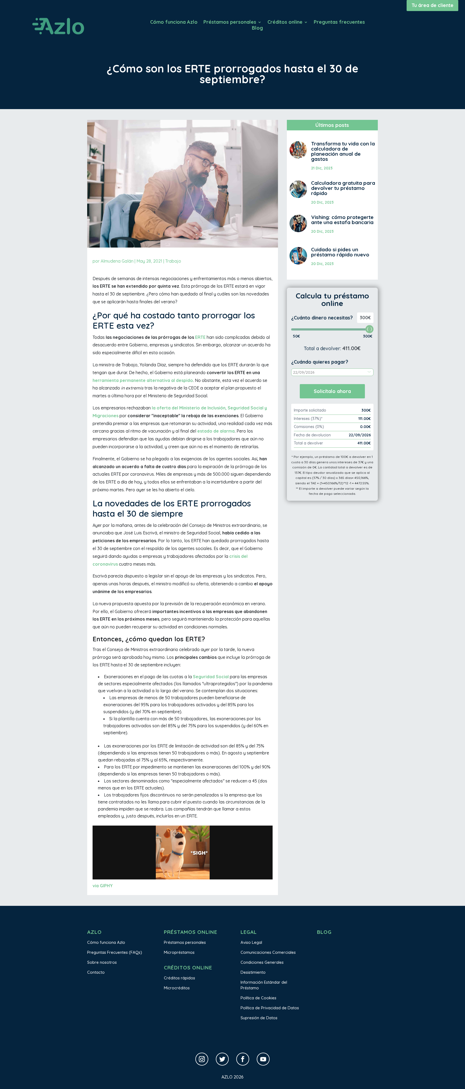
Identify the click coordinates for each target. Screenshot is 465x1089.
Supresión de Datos (259, 1017)
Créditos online (284, 22)
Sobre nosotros (102, 962)
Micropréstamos (179, 952)
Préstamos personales (229, 22)
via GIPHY (103, 885)
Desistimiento (253, 972)
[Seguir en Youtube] (263, 1059)
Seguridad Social (211, 676)
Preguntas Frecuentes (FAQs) (114, 952)
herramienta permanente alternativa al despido (143, 380)
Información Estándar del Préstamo (264, 985)
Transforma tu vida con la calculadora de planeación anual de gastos (343, 151)
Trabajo (173, 261)
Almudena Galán (117, 261)
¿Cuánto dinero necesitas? (322, 318)
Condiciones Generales (262, 962)
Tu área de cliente (432, 5)
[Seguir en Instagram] (201, 1059)
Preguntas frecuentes (339, 22)
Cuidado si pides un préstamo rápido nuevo (340, 252)
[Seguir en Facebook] (242, 1059)
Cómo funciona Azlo (174, 22)
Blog (257, 28)
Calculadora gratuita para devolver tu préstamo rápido (343, 188)
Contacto (96, 972)
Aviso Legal (251, 942)
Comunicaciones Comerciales (268, 952)
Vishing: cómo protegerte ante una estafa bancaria (342, 219)
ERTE (200, 337)
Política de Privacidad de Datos (270, 1007)
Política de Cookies (258, 997)
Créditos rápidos (179, 977)
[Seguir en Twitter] (222, 1059)
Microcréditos (177, 987)
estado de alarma (216, 431)
